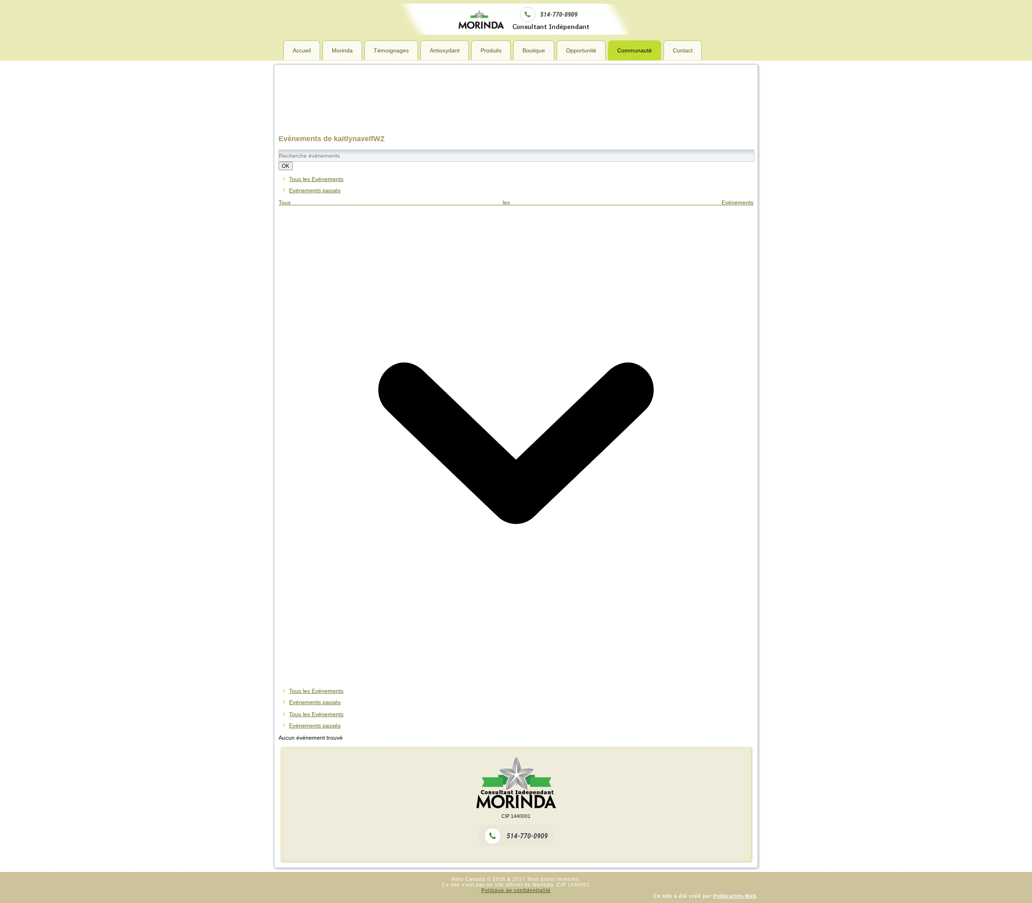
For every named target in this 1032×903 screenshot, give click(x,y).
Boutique (533, 50)
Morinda (342, 50)
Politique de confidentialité (516, 890)
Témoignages (391, 50)
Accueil (302, 50)
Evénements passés (315, 190)
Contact (683, 50)
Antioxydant (445, 50)
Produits (491, 50)
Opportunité (581, 50)
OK (285, 166)
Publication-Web (734, 896)
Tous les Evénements (316, 179)
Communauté (634, 50)
